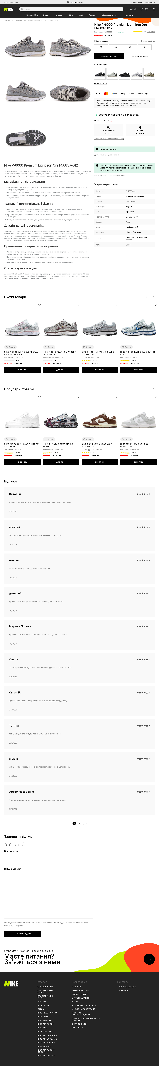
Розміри (92, 15)
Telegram (122, 990)
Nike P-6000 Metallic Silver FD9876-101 (98, 353)
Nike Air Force (45, 1024)
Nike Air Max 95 (46, 1043)
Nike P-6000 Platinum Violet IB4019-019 (59, 353)
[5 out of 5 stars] (23, 844)
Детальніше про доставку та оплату (109, 139)
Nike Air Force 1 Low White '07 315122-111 (22, 445)
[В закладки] (89, 25)
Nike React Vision (47, 1013)
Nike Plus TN (44, 1020)
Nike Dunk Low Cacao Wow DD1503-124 (97, 445)
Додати (12, 347)
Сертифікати (79, 1024)
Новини (76, 987)
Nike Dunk (43, 1017)
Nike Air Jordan (46, 1056)
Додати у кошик (140, 56)
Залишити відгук (23, 934)
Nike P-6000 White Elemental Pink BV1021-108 (21, 353)
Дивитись (22, 370)
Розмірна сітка (148, 41)
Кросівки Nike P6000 (45, 991)
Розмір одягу (80, 994)
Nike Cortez (44, 1031)
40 (130, 47)
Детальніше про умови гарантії (107, 155)
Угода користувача (83, 1009)
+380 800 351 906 (11, 2)
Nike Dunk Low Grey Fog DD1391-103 (134, 445)
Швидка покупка (109, 56)
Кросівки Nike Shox (45, 997)
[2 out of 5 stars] (10, 844)
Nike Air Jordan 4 (47, 1035)
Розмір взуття (80, 990)
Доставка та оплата (110, 15)
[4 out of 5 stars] (19, 844)
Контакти (129, 15)
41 (145, 47)
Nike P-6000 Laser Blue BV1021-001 (138, 353)
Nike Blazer (44, 1046)
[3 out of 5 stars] (14, 844)
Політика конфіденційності (82, 1014)
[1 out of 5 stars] (6, 844)
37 (101, 47)
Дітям (71, 15)
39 (116, 47)
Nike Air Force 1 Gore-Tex (46, 1051)
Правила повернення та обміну (86, 1019)
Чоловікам (59, 15)
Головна (7, 20)
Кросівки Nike (32, 15)
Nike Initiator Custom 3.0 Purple (58, 445)
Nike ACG (42, 1028)
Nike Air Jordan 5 (47, 1039)
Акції (81, 15)
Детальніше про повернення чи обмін (109, 175)
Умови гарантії (81, 998)
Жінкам (46, 15)
